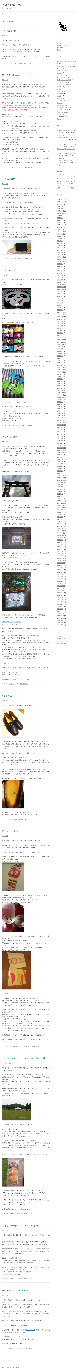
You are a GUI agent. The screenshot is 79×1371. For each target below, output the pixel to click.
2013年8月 (60, 540)
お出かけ (11, 684)
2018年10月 (60, 397)
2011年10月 (60, 590)
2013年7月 (60, 542)
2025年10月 (60, 213)
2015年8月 (60, 484)
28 (60, 185)
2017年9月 (60, 427)
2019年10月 (60, 372)
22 (63, 183)
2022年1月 (60, 310)
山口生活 (59, 87)
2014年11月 (60, 505)
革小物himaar (13, 167)
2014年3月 (60, 524)
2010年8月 (60, 622)
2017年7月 (60, 432)
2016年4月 (60, 466)
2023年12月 (60, 257)
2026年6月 (60, 204)
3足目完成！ (8, 696)
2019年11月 (60, 369)
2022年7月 (60, 296)
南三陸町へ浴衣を (10, 75)
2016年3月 (60, 468)
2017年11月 (60, 422)
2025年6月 (60, 215)
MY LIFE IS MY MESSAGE (15, 1290)
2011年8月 (60, 595)
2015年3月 (60, 496)
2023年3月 (60, 277)
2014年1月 (60, 528)
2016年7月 (60, 459)
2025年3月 (60, 222)
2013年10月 (60, 535)
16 (66, 181)
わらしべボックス (62, 77)
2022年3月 (60, 305)
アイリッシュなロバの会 (64, 80)
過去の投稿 (6, 1360)
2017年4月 (60, 438)
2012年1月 (60, 583)
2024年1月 (60, 254)
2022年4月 (60, 303)
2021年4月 (60, 330)
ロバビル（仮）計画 (63, 84)
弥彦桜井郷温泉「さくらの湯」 (11, 622)
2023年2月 (60, 280)
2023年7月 (60, 268)
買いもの (21, 1046)
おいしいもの (13, 425)
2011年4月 (60, 604)
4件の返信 (5, 35)
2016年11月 (60, 450)
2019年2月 (60, 388)
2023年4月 (60, 275)
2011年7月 (60, 597)
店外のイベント (13, 63)
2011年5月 (60, 602)
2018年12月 (60, 392)
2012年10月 (60, 563)
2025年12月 (60, 211)
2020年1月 (60, 365)
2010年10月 (60, 618)
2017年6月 (60, 434)
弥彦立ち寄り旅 (9, 437)
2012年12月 (60, 558)
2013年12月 (60, 530)
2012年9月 (60, 565)
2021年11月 (60, 314)
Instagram (60, 47)
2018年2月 (60, 415)
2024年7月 (60, 241)
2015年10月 (60, 480)
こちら (27, 117)
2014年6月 (60, 517)
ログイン (59, 636)
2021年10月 (60, 317)
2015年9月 (60, 482)
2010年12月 (60, 613)
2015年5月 (60, 491)
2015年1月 (60, 501)
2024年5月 (60, 245)
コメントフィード (62, 641)
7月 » (72, 188)
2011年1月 (60, 611)
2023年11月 (60, 259)
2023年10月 (60, 261)
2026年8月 (60, 199)
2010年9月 (60, 620)
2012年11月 (60, 560)
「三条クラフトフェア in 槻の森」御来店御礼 (24, 1058)
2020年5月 (60, 356)
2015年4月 (60, 494)
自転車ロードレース (63, 107)
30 (66, 185)
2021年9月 (60, 319)
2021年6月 (60, 326)
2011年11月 (60, 588)
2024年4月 (60, 248)
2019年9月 (60, 374)
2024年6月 (60, 243)
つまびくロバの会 (62, 75)
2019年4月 (60, 383)
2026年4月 (60, 208)
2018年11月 (60, 395)
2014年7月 (60, 514)
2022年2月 (60, 307)
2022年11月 (60, 287)
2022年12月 (60, 284)
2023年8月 (60, 266)
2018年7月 (60, 404)
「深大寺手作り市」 (17, 52)
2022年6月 (60, 298)
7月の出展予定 (9, 31)
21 (60, 183)
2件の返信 (5, 80)
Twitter (59, 50)
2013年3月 (60, 551)
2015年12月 (60, 475)
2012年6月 (60, 572)
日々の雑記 (60, 93)
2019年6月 (60, 379)
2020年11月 (60, 342)
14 (60, 181)
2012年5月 (60, 574)
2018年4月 (60, 411)
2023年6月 (60, 271)
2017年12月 (60, 420)
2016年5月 (60, 464)
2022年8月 (60, 294)
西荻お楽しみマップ (63, 110)
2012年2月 (60, 581)
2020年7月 (60, 351)
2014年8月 (60, 512)
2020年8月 (60, 349)
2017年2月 (60, 443)
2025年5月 (60, 218)
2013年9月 (60, 537)
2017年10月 (60, 425)
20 (58, 183)
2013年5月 (60, 547)
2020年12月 (60, 340)
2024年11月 (60, 231)
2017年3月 (60, 441)
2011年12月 (60, 586)
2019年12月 (60, 367)
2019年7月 (60, 376)
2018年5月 (60, 409)
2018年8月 (60, 402)
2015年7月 (60, 487)
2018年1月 (60, 418)
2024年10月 (60, 234)
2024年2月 (60, 252)
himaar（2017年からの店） (65, 66)
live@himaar (60, 68)
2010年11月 (60, 616)
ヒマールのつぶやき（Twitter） (11, 1274)
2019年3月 (60, 386)
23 (66, 183)
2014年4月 (60, 521)
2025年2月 (60, 225)
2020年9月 (60, 346)
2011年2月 (60, 609)
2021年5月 (60, 328)
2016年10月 (60, 452)
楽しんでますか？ (11, 831)
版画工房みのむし (30, 936)
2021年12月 (60, 312)
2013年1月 (60, 556)
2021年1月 (60, 337)
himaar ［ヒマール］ (63, 45)
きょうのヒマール (12, 4)
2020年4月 (60, 358)
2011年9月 (60, 593)
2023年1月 (60, 282)
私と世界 (59, 103)
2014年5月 (60, 519)
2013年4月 (60, 549)
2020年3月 (60, 360)
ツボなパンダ (9, 270)
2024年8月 (60, 238)
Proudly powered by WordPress (10, 1367)
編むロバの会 (61, 105)
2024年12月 (60, 229)
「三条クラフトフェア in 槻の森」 (34, 1235)
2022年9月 (60, 291)
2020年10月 (60, 344)
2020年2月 (60, 363)
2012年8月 (60, 567)
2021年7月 (60, 323)
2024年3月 (60, 250)
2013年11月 (60, 533)
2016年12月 (60, 448)
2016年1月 (60, 473)
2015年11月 (60, 478)
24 (69, 183)
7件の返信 (5, 184)
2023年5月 (60, 273)
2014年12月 (60, 503)
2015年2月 (60, 498)
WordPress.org (61, 643)
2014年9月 (60, 510)
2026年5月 (60, 206)
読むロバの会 (61, 112)
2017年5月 (60, 436)
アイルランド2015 (62, 82)
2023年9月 (60, 264)
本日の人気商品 (9, 179)
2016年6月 (60, 461)
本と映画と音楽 (61, 100)
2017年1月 (60, 445)
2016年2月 (60, 471)
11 (71, 179)
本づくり (59, 98)
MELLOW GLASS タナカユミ (18, 897)
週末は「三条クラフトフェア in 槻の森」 (22, 1225)
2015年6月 (60, 489)
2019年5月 (60, 381)
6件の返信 (5, 441)
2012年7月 (60, 570)
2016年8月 (60, 457)
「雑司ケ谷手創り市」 (18, 49)
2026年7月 (60, 202)
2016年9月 (60, 455)
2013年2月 (60, 553)
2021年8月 (60, 321)
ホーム (4, 13)
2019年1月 (60, 390)
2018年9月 (60, 399)
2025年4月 (60, 220)
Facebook (60, 43)
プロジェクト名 (30, 1330)
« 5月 (58, 188)
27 (58, 185)
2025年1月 (60, 227)
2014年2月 (60, 526)
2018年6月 (60, 406)
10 (69, 179)
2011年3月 (60, 606)
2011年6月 (60, 599)
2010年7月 (60, 625)
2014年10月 (60, 507)
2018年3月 (60, 413)
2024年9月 (60, 236)
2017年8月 (60, 429)
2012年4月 (60, 576)
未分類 (59, 96)
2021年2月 (60, 335)
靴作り (11, 819)
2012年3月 (60, 579)
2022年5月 (60, 300)
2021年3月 (60, 333)
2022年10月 (60, 289)
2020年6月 (60, 353)
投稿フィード (61, 639)
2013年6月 (60, 544)
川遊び (59, 89)
